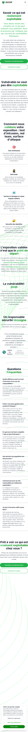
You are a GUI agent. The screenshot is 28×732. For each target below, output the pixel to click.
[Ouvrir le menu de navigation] (25, 2)
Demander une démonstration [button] (14, 61)
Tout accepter (14, 726)
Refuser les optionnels (14, 718)
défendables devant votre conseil (16, 267)
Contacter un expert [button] (14, 67)
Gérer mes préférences (14, 722)
